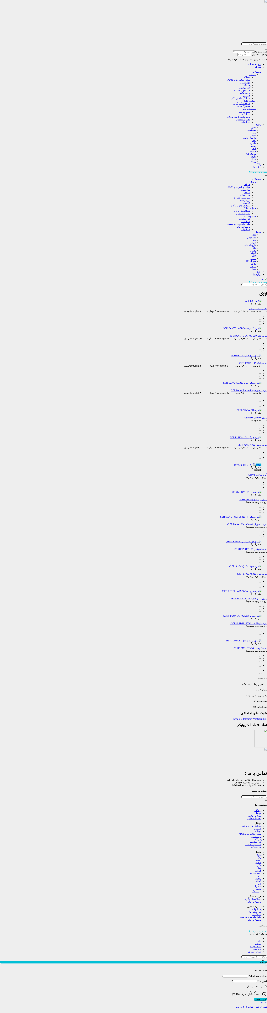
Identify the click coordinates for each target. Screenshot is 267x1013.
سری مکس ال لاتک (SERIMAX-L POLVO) (247, 524)
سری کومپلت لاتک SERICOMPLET (250, 648)
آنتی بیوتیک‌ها (244, 88)
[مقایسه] (260, 321)
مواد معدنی (245, 82)
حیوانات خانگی (249, 101)
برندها (258, 125)
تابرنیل (253, 135)
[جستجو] (263, 47)
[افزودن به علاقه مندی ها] (260, 324)
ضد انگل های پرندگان (240, 98)
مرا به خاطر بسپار (255, 986)
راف (254, 140)
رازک (253, 156)
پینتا (254, 132)
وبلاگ (258, 164)
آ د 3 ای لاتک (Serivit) (257, 475)
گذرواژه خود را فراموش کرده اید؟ (251, 1007)
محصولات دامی (249, 109)
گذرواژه (262, 981)
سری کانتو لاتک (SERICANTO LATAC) (248, 336)
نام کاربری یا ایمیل (258, 976)
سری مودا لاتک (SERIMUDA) (253, 499)
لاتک (254, 148)
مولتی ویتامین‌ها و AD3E (239, 80)
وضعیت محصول (259, 54)
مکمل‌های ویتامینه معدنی (238, 117)
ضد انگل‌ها (245, 114)
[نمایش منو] (266, 175)
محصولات (256, 72)
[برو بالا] (260, 673)
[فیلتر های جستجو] (266, 47)
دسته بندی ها (261, 51)
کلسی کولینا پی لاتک (258, 308)
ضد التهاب (245, 122)
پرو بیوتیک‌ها (244, 93)
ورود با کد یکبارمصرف (257, 991)
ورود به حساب (254, 64)
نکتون (253, 127)
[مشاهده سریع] (260, 319)
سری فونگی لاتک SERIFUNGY (252, 445)
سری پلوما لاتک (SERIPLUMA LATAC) (248, 623)
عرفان (253, 159)
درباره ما (257, 167)
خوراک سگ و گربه (241, 103)
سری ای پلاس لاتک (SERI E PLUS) (250, 549)
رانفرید (253, 143)
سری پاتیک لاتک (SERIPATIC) (253, 363)
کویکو (253, 146)
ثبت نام (258, 67)
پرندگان (252, 74)
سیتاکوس (251, 130)
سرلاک (247, 85)
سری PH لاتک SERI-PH (255, 417)
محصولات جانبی (243, 106)
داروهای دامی (249, 138)
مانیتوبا (253, 151)
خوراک (247, 77)
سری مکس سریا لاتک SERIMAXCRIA (249, 390)
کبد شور (246, 95)
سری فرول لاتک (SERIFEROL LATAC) (248, 598)
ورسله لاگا (251, 154)
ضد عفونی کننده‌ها (242, 90)
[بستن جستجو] (266, 49)
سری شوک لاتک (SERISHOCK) (252, 574)
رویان (253, 162)
